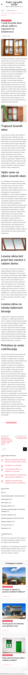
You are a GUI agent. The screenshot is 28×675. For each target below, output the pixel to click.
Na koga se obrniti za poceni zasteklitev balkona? (13, 590)
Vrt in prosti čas (6, 525)
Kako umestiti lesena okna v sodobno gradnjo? (13, 659)
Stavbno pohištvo (6, 20)
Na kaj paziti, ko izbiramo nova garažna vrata (13, 624)
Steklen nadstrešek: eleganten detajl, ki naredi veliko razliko (15, 460)
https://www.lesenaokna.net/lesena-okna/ (13, 69)
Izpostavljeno (5, 499)
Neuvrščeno (4, 503)
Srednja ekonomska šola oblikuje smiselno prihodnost (15, 482)
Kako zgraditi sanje (14, 3)
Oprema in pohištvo (7, 515)
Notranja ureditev (6, 506)
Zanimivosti (4, 528)
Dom (2, 492)
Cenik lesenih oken (11, 422)
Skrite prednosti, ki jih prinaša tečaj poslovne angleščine (16, 476)
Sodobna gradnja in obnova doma (11, 518)
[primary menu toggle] (2, 4)
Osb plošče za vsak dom (13, 465)
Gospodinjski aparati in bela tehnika (12, 496)
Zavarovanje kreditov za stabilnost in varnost (13, 470)
